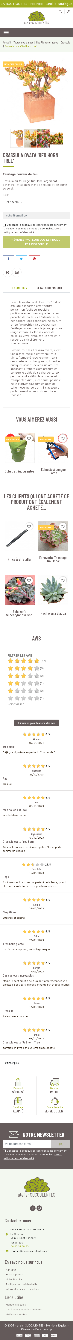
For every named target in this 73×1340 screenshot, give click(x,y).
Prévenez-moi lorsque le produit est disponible (36, 242)
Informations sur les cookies (22, 1289)
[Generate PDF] (7, 272)
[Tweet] (21, 258)
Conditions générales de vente (24, 1309)
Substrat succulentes (19, 471)
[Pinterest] (34, 258)
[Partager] (8, 258)
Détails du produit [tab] (49, 288)
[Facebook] (33, 1208)
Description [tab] (19, 288)
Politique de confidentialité (21, 1284)
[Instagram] (39, 1208)
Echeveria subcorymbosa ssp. (19, 613)
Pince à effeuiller (19, 559)
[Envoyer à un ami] (17, 272)
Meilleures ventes (16, 1314)
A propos (11, 1269)
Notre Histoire (14, 1279)
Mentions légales (16, 1304)
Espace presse (14, 1274)
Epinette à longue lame (53, 471)
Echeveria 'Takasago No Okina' (53, 559)
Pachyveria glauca (53, 613)
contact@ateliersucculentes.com (29, 1250)
